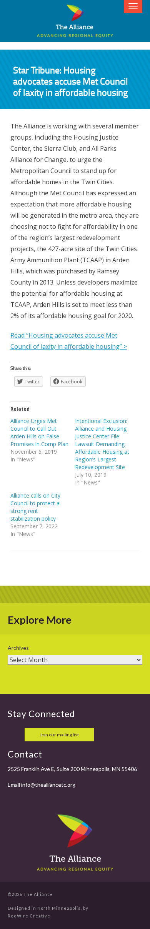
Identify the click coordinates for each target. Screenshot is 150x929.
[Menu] (133, 6)
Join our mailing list (59, 735)
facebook (15, 734)
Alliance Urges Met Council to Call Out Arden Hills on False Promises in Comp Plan (39, 432)
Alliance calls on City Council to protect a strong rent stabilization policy (35, 507)
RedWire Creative (29, 915)
